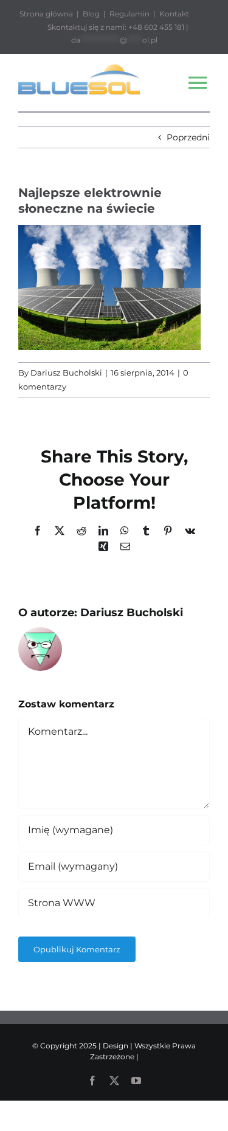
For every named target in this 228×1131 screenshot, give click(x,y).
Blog (91, 13)
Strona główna (46, 13)
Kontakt (174, 13)
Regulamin (129, 13)
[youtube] (136, 1080)
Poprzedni (188, 137)
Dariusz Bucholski (66, 372)
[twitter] (114, 1080)
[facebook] (92, 1080)
